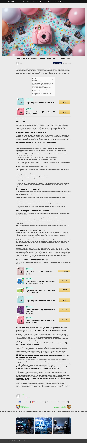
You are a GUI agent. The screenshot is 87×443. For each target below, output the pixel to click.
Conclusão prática (36, 90)
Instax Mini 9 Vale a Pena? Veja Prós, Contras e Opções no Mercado (43, 94)
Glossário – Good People (46, 1)
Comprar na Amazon (64, 102)
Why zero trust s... (21, 428)
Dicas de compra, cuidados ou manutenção (42, 87)
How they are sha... (58, 428)
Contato (55, 1)
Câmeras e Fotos (57, 63)
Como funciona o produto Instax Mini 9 (41, 81)
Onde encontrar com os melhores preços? (41, 91)
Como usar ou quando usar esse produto (41, 84)
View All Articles (25, 397)
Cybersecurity (20, 426)
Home (24, 1)
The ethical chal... (40, 428)
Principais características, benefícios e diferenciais (43, 83)
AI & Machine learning (40, 426)
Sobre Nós (29, 1)
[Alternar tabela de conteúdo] (52, 79)
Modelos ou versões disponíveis (39, 86)
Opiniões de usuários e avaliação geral (40, 89)
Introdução (35, 80)
